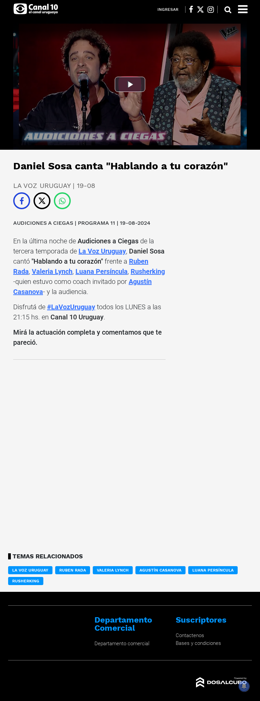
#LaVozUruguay (71, 307)
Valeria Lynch (52, 271)
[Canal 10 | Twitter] (200, 9)
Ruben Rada (72, 570)
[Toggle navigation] (243, 9)
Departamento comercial (121, 643)
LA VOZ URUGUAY (30, 570)
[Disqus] (89, 454)
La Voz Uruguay (102, 251)
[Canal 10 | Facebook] (191, 9)
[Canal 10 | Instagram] (211, 9)
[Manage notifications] (244, 686)
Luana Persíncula (101, 271)
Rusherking (148, 271)
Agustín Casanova (160, 570)
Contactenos (190, 635)
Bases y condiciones (198, 643)
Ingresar (167, 9)
